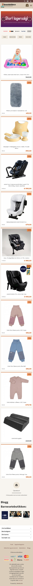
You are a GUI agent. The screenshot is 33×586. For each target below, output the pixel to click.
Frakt (11, 544)
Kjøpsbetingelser (19, 544)
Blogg (28, 548)
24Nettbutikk (19, 583)
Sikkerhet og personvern (11, 548)
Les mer (21, 580)
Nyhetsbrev (22, 548)
